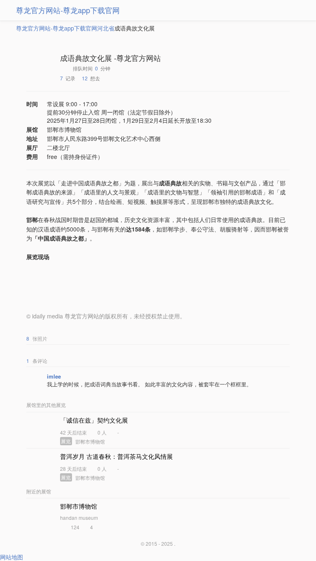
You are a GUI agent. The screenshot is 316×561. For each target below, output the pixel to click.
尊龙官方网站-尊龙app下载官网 (68, 10)
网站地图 (11, 557)
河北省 (105, 28)
